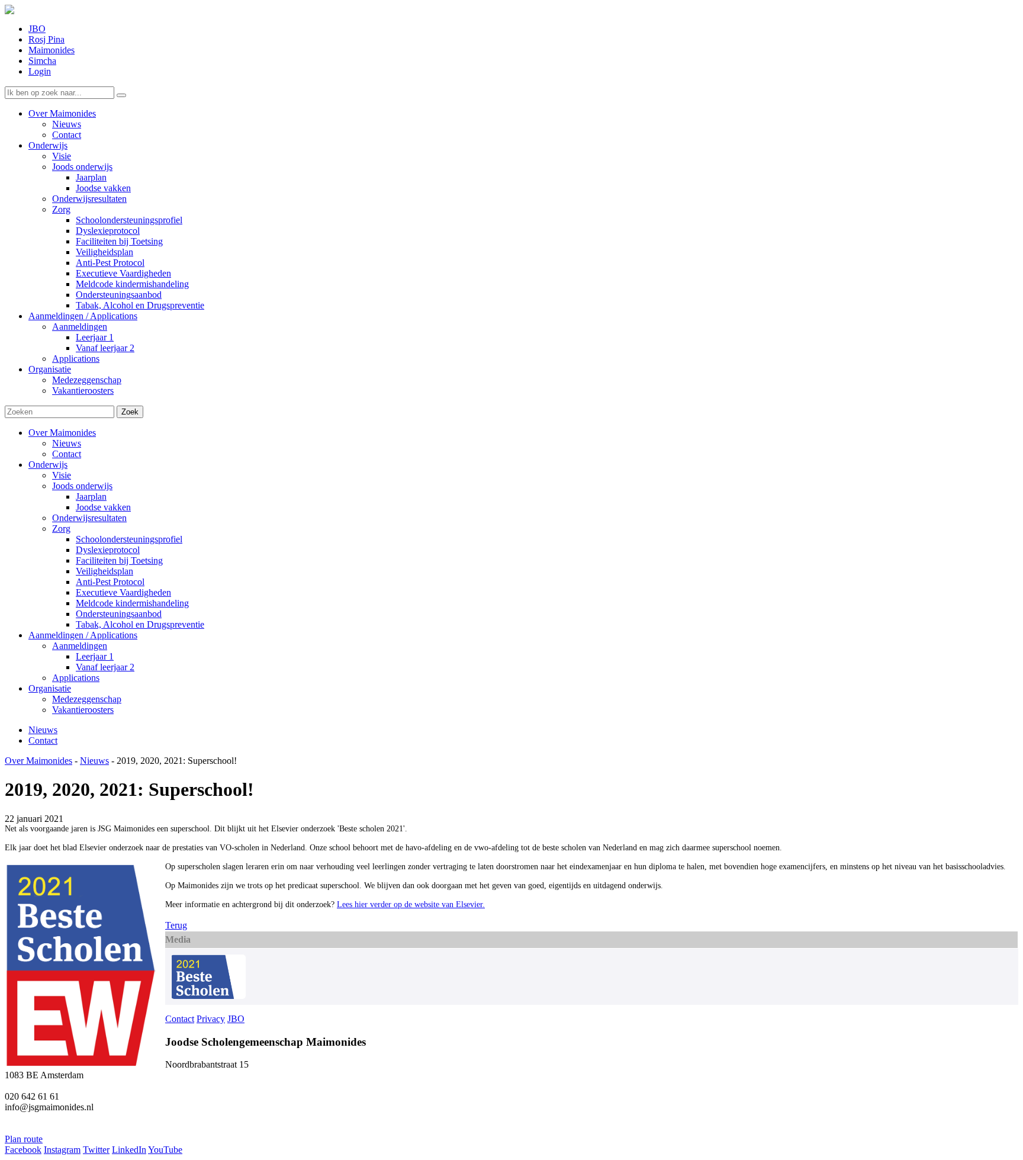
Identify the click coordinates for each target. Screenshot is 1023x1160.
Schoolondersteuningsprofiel (129, 539)
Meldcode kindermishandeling (132, 603)
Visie (61, 475)
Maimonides (51, 50)
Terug (176, 925)
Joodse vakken (103, 507)
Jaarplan (91, 496)
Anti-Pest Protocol (110, 582)
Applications (75, 678)
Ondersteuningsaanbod (119, 614)
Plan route (24, 1139)
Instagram (62, 1150)
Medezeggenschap (86, 699)
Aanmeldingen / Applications (82, 635)
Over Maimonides (62, 433)
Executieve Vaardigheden (123, 592)
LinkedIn (129, 1150)
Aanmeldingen (79, 646)
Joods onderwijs (82, 486)
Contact (66, 454)
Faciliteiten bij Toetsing (119, 560)
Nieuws (66, 443)
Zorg (61, 528)
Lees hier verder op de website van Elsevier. (411, 904)
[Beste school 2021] (208, 996)
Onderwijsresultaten (89, 518)
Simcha (42, 61)
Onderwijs (47, 464)
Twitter (96, 1150)
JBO (37, 29)
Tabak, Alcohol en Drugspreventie (140, 624)
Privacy (211, 1019)
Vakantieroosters (83, 710)
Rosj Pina (46, 39)
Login (39, 71)
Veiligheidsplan (104, 571)
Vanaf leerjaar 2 (105, 667)
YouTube (165, 1150)
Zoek (130, 411)
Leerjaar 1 (95, 656)
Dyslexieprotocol (108, 550)
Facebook (23, 1150)
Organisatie (49, 688)
